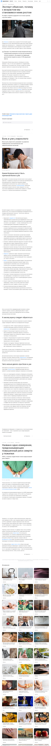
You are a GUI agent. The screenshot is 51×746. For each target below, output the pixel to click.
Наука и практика (11, 4)
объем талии (16, 533)
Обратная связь (35, 745)
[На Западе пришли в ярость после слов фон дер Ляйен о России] (25, 703)
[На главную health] (5, 1)
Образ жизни (17, 442)
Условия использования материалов (27, 745)
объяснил (6, 41)
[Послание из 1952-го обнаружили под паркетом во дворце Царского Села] (41, 591)
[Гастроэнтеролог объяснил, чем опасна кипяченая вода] (9, 575)
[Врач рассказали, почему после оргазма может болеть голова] (9, 639)
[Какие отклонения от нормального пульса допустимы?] (9, 623)
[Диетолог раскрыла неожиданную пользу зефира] (25, 575)
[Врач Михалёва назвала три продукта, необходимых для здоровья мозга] (41, 703)
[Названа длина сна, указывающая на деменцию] (25, 591)
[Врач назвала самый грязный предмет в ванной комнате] (41, 607)
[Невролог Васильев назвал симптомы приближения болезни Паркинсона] (41, 655)
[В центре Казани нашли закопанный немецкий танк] (9, 655)
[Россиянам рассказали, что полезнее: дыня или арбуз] (25, 671)
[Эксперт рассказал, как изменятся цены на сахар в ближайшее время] (9, 671)
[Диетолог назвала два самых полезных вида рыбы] (9, 591)
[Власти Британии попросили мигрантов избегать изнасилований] (25, 735)
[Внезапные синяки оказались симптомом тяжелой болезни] (9, 735)
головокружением (20, 185)
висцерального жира (6, 539)
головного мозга (11, 369)
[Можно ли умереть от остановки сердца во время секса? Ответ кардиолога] (9, 607)
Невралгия (6, 253)
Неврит (5, 260)
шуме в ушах (6, 329)
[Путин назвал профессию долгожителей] (9, 687)
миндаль (20, 89)
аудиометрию (23, 357)
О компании (4, 745)
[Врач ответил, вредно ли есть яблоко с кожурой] (41, 735)
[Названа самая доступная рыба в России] (41, 671)
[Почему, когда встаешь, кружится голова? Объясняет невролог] (41, 575)
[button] (17, 29)
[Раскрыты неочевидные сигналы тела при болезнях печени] (41, 687)
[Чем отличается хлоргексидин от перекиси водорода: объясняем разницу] (25, 719)
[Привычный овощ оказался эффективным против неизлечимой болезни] (25, 607)
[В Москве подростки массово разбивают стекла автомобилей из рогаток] (41, 639)
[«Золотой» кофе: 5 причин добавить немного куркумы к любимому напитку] (9, 719)
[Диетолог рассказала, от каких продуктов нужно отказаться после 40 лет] (41, 719)
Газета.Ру (12, 442)
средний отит (12, 218)
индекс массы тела (15, 544)
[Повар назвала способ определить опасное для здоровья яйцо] (25, 687)
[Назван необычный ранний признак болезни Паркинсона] (25, 655)
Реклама (8, 745)
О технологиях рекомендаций (43, 745)
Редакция (19, 745)
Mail (1, 745)
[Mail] (1, 1)
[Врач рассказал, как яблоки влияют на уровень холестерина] (25, 639)
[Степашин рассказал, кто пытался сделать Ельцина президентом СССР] (25, 623)
